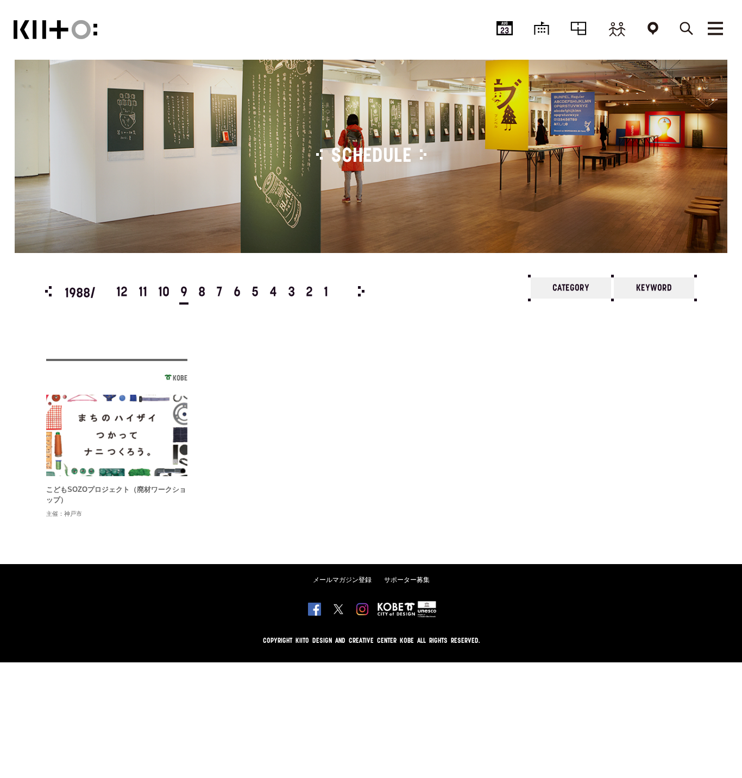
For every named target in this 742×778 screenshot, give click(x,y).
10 (163, 292)
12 (122, 292)
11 (143, 292)
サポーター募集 (407, 580)
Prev (48, 291)
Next (361, 291)
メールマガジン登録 (342, 580)
